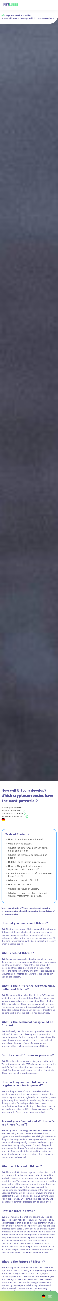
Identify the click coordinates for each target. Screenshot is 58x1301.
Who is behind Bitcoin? (20, 843)
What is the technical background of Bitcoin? (27, 856)
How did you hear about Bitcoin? (25, 839)
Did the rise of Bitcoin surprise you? (27, 862)
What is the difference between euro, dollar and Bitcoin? (28, 849)
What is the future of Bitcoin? (23, 888)
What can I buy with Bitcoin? (23, 880)
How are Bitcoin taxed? (20, 884)
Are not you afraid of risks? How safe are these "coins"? (30, 875)
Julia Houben (15, 807)
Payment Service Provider (18, 15)
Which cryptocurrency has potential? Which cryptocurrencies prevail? (27, 894)
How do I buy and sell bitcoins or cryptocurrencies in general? (25, 868)
